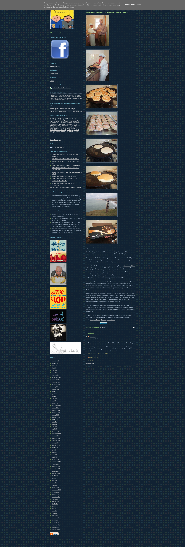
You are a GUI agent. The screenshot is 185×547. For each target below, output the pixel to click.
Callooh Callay (54, 111)
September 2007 (56, 405)
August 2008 (55, 431)
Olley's (58, 127)
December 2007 (56, 412)
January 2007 (55, 387)
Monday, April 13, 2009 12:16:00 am (98, 353)
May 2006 (54, 368)
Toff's (56, 124)
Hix (57, 98)
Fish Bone (78, 127)
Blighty (52, 140)
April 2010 (54, 478)
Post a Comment (94, 357)
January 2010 (55, 471)
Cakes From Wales (129, 266)
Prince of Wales (70, 98)
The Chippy (63, 120)
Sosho (60, 111)
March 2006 (55, 363)
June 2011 (54, 511)
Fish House (70, 128)
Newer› (88, 363)
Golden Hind (64, 131)
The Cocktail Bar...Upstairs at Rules (62, 109)
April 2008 (54, 422)
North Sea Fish (54, 128)
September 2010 (56, 490)
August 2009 (55, 459)
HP (51, 81)
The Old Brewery (63, 95)
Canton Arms (53, 96)
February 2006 (56, 361)
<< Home (90, 360)
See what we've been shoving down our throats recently (65, 187)
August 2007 (55, 403)
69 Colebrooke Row (61, 108)
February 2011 (55, 501)
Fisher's (57, 120)
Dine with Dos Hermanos (64, 88)
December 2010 (56, 497)
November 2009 (56, 466)
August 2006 (55, 375)
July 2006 (54, 372)
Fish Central (62, 124)
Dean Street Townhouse (74, 96)
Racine (77, 98)
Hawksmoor (76, 110)
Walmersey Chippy (59, 130)
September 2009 (56, 461)
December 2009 (56, 469)
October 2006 (55, 379)
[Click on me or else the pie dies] (58, 285)
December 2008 (56, 440)
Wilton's (65, 96)
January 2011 (55, 499)
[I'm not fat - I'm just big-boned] (58, 261)
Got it (139, 5)
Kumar (56, 73)
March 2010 (55, 476)
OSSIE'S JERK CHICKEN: (59, 181)
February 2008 (56, 417)
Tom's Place (71, 127)
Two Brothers (63, 127)
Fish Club (52, 127)
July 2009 (54, 457)
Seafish (62, 122)
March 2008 (55, 419)
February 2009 (56, 445)
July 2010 (54, 485)
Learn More (130, 5)
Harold (52, 73)
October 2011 (55, 520)
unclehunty (93, 337)
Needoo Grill (62, 98)
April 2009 (54, 450)
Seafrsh (76, 128)
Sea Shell (76, 130)
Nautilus (52, 125)
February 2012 (56, 529)
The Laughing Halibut (70, 122)
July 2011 (54, 513)
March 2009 (55, 447)
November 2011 (56, 522)
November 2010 (56, 494)
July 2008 (54, 429)
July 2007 (54, 401)
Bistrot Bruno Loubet (74, 95)
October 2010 (55, 492)
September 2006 (56, 377)
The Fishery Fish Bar (71, 124)
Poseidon (70, 118)
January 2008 (55, 415)
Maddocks (103, 320)
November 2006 (56, 382)
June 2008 (54, 426)
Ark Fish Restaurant (74, 125)
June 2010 (54, 483)
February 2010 (56, 473)
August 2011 (55, 515)
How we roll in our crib (68, 111)
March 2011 (55, 504)
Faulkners (70, 131)
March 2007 (55, 391)
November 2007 (56, 410)
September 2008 (56, 433)
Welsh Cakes (111, 320)
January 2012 (55, 527)
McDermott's (53, 118)
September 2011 (56, 518)
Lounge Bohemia (67, 110)
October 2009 (55, 464)
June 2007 (54, 398)
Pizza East (53, 98)
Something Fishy (62, 118)
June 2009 (54, 454)
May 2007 (54, 396)
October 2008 (55, 436)
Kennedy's (70, 120)
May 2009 (54, 452)
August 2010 (55, 487)
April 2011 (54, 506)
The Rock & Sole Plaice (61, 125)
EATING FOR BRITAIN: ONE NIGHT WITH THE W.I (66, 165)
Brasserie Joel (54, 95)
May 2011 (54, 508)
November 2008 (56, 438)
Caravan (60, 96)
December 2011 (56, 525)
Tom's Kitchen (63, 128)
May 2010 (54, 480)
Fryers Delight (69, 130)
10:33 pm (102, 327)
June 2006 (54, 370)
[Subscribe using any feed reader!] (56, 147)
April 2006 (54, 365)
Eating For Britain (95, 320)
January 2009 (55, 443)
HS (53, 81)
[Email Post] (133, 327)
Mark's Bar (53, 108)
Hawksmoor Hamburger (61, 99)
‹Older (92, 363)
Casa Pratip (78, 111)
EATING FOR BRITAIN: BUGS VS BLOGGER (64, 176)
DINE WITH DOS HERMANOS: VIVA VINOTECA (65, 159)
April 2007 (54, 394)
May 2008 (54, 424)
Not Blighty (57, 140)
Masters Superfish (55, 131)
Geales (52, 130)
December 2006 (56, 384)
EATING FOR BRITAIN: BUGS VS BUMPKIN (64, 178)
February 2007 (56, 389)
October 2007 (55, 408)
